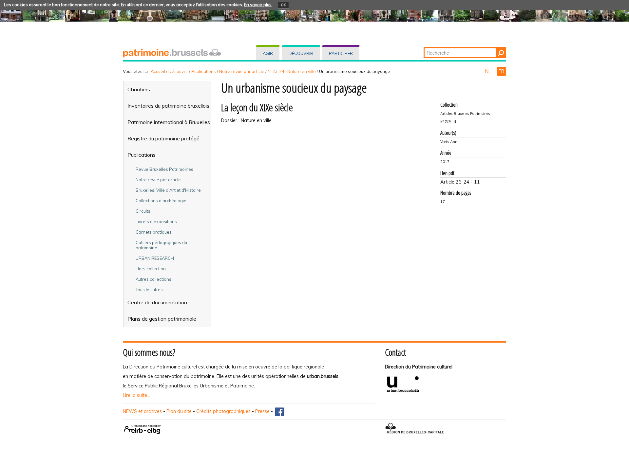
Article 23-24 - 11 (460, 182)
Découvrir (301, 53)
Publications (203, 71)
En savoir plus (258, 4)
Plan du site (179, 411)
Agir (268, 53)
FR (501, 71)
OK (283, 5)
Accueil (158, 71)
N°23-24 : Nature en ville (292, 71)
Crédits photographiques (223, 411)
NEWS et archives (142, 411)
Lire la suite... (136, 395)
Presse (262, 411)
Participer (341, 53)
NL (488, 71)
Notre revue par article (241, 71)
